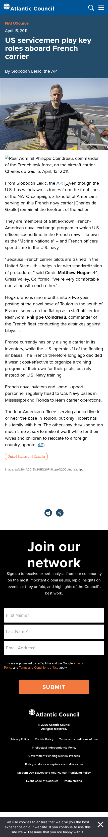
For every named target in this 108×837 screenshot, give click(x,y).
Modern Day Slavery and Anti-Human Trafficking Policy (54, 772)
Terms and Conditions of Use (39, 667)
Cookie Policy (44, 739)
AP (59, 183)
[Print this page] (48, 513)
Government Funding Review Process (54, 756)
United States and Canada (26, 456)
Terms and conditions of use (78, 739)
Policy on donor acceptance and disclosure (54, 764)
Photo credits (73, 781)
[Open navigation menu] (101, 8)
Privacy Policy (20, 739)
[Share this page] (60, 513)
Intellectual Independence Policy (54, 747)
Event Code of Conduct (42, 781)
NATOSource (17, 23)
